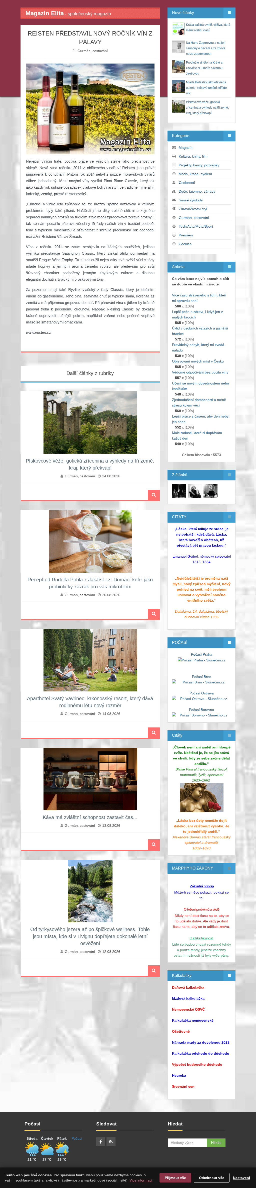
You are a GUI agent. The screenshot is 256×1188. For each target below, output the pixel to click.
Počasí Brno (201, 677)
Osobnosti (187, 183)
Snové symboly (191, 200)
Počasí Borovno (201, 710)
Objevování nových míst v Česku (198, 361)
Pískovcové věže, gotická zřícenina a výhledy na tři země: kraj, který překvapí (207, 107)
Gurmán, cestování (93, 51)
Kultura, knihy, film (193, 156)
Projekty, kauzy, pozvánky (199, 165)
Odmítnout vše (211, 1178)
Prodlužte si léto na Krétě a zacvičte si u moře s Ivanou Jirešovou (204, 68)
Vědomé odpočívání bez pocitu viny (200, 372)
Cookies (185, 244)
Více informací (141, 1180)
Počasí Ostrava (202, 693)
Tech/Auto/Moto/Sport (196, 226)
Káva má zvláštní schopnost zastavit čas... (90, 817)
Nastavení (241, 1178)
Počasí (77, 1138)
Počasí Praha (201, 654)
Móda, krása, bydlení (195, 174)
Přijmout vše (175, 1178)
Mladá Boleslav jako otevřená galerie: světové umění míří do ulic (206, 88)
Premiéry (186, 235)
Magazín (185, 148)
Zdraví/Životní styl (193, 209)
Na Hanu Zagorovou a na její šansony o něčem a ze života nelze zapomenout (205, 48)
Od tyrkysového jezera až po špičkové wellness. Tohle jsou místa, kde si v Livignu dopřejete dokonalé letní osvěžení (90, 936)
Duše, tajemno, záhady (197, 191)
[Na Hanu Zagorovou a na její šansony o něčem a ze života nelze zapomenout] (179, 491)
